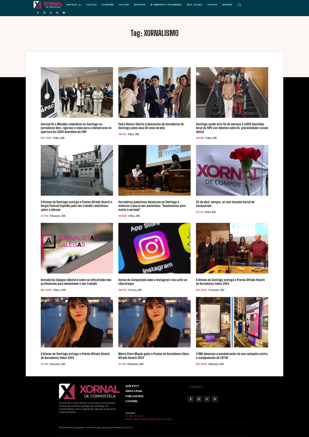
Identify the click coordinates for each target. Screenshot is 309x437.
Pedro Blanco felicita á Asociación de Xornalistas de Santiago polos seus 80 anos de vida (151, 126)
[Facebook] (38, 13)
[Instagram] (44, 13)
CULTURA (44, 216)
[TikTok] (51, 13)
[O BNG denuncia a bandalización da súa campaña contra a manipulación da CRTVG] (232, 322)
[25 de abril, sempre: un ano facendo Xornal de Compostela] (232, 170)
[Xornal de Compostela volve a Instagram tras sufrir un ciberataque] (154, 248)
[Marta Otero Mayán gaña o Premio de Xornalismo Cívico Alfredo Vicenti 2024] (154, 322)
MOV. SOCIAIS (46, 138)
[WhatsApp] (57, 13)
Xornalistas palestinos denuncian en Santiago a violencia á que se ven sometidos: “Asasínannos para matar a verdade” (152, 206)
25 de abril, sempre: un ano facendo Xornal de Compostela (225, 204)
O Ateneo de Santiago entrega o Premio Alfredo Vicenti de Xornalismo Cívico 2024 (230, 282)
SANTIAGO (122, 134)
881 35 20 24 (136, 415)
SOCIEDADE (122, 216)
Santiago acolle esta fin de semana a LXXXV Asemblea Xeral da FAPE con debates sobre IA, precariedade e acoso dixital (232, 128)
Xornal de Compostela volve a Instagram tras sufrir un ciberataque (152, 282)
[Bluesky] (64, 13)
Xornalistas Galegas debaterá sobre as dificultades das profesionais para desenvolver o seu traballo (76, 282)
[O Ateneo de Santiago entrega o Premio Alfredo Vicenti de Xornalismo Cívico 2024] (232, 248)
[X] (215, 399)
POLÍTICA (199, 212)
